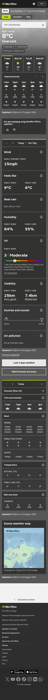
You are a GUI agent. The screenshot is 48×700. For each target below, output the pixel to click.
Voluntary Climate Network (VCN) (15, 625)
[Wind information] (43, 416)
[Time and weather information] (43, 398)
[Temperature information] (43, 465)
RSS (3, 664)
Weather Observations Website (14, 620)
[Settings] (34, 4)
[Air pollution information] (41, 336)
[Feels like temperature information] (41, 176)
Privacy (5, 660)
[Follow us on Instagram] (29, 679)
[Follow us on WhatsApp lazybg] (41, 679)
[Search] (42, 25)
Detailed (17, 17)
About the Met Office (10, 641)
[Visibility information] (41, 283)
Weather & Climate (9, 629)
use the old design (36, 10)
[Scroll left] (36, 76)
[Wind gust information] (41, 152)
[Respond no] (14, 129)
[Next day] (12, 143)
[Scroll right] (42, 76)
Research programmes (11, 633)
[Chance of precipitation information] (41, 199)
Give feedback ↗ (17, 10)
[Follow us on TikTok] (24, 679)
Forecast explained (10, 354)
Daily (6, 17)
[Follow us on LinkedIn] (35, 679)
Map (28, 17)
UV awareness (10, 273)
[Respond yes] (7, 129)
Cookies (5, 653)
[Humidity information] (41, 217)
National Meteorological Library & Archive (18, 615)
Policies (5, 645)
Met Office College (9, 611)
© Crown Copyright (24, 684)
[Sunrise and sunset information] (41, 310)
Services (5, 637)
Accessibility (7, 649)
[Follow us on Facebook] (18, 679)
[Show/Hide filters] (43, 390)
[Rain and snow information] (43, 495)
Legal (4, 657)
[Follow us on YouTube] (13, 679)
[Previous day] (6, 143)
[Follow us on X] (7, 679)
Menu (42, 4)
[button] (21, 540)
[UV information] (41, 241)
